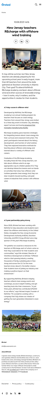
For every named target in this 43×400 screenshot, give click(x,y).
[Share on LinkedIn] (22, 41)
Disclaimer (5, 384)
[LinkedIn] (11, 393)
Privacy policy (17, 384)
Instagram (14, 371)
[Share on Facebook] (16, 41)
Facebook (24, 371)
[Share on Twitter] (27, 41)
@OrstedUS (6, 371)
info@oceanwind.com (9, 346)
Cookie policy (29, 384)
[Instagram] (7, 393)
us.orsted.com (14, 369)
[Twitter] (15, 393)
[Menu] (40, 4)
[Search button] (36, 4)
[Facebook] (2, 393)
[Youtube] (19, 393)
